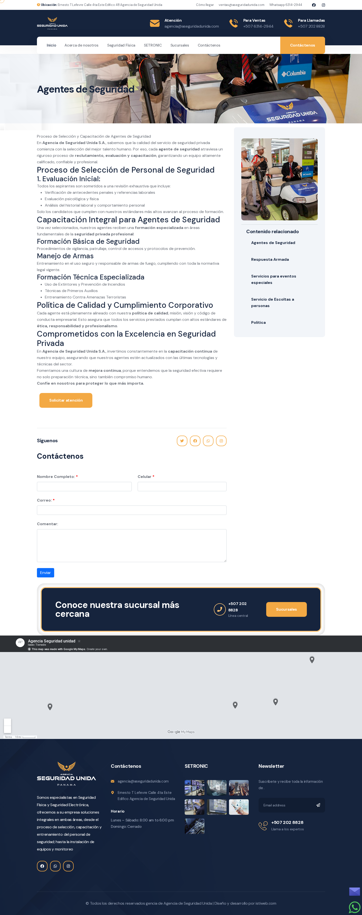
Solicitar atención (65, 400)
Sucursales (179, 45)
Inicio (51, 45)
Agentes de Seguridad (273, 242)
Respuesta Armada (270, 259)
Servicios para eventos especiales (273, 279)
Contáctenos (209, 45)
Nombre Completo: (56, 476)
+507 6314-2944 (258, 26)
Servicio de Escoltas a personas (272, 302)
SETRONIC (153, 45)
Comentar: (47, 523)
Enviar (45, 572)
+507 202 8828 (311, 26)
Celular (144, 476)
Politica (258, 322)
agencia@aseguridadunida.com (192, 26)
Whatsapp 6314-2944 (285, 5)
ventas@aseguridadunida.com (241, 5)
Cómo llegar (205, 5)
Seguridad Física (121, 45)
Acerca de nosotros (82, 45)
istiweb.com (266, 903)
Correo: (44, 500)
